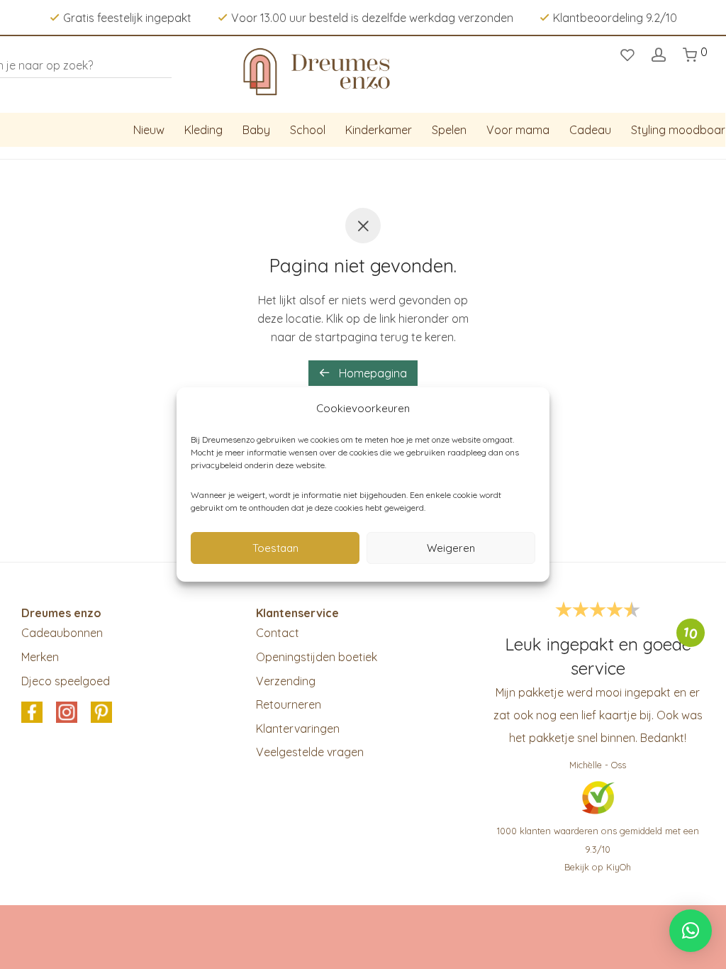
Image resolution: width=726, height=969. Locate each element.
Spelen (449, 130)
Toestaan (275, 548)
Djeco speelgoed (65, 681)
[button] (690, 930)
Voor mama (517, 130)
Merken (40, 657)
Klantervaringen (298, 728)
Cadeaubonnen (62, 633)
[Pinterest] (101, 714)
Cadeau (590, 130)
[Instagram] (66, 714)
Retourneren (288, 704)
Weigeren (451, 548)
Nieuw (148, 130)
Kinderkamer (378, 130)
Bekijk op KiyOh (597, 867)
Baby (256, 130)
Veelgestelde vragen (310, 752)
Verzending (285, 681)
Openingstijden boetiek (316, 657)
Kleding (203, 130)
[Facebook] (32, 714)
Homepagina (371, 373)
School (307, 130)
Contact (277, 633)
